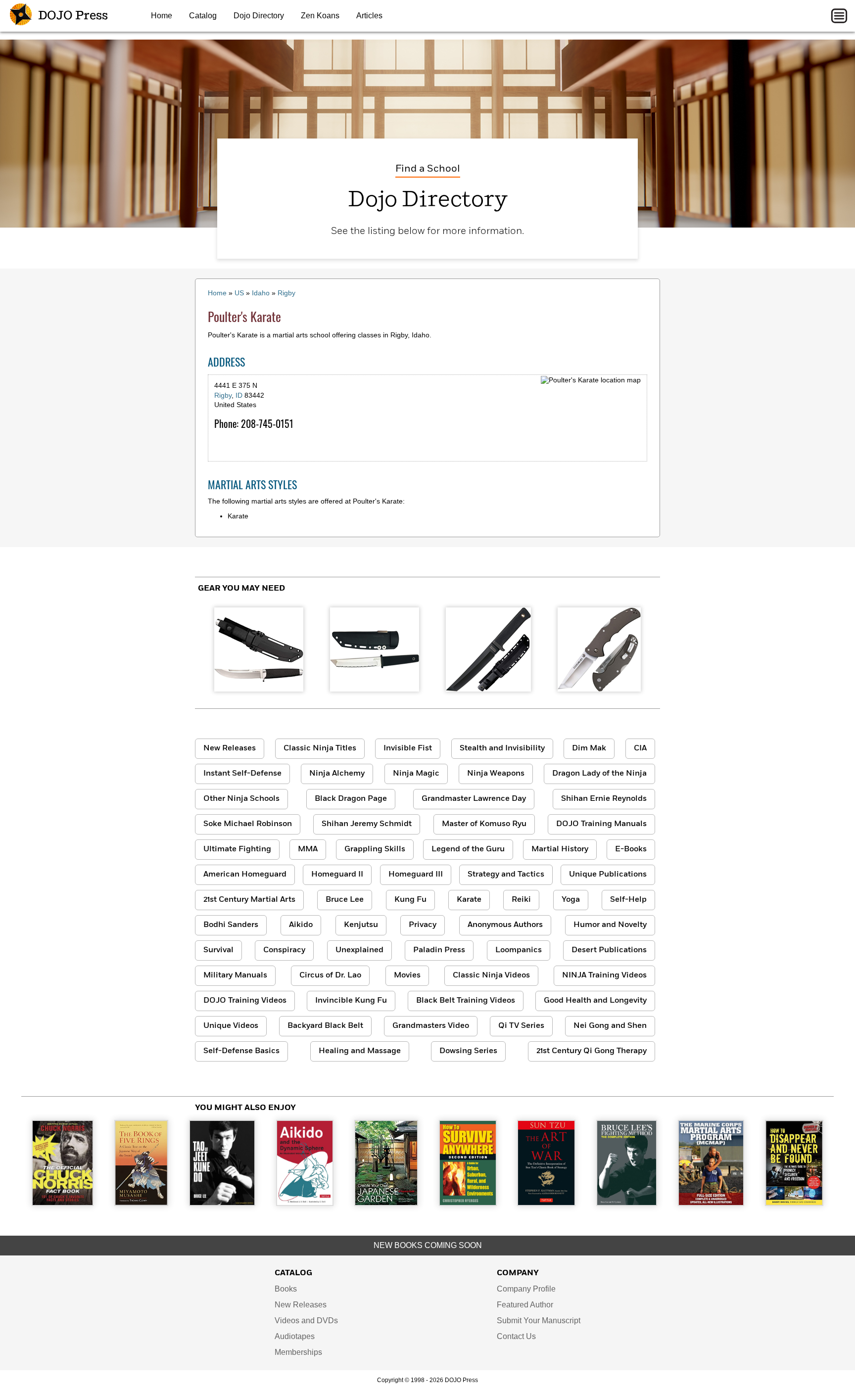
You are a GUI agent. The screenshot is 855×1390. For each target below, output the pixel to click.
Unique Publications (608, 875)
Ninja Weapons (495, 774)
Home (161, 15)
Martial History (559, 849)
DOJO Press (72, 16)
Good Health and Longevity (595, 1001)
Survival (218, 950)
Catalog (203, 15)
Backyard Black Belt (325, 1026)
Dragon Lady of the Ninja (599, 774)
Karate (469, 900)
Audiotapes (295, 1336)
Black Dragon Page (351, 799)
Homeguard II (337, 875)
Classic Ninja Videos (491, 975)
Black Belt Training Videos (465, 1001)
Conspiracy (284, 950)
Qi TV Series (521, 1026)
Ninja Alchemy (337, 774)
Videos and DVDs (306, 1320)
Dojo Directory (259, 15)
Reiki (521, 900)
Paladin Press (439, 950)
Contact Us (516, 1336)
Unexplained (359, 950)
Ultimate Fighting (237, 849)
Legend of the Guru (468, 849)
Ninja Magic (416, 774)
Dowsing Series (468, 1051)
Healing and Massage (360, 1051)
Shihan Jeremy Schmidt (367, 824)
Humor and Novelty (610, 925)
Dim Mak (589, 748)
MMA (308, 849)
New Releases (229, 748)
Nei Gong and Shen (610, 1026)
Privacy (422, 925)
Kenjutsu (361, 925)
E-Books (631, 849)
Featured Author (525, 1304)
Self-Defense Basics (241, 1051)
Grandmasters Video (430, 1026)
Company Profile (526, 1289)
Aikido (301, 925)
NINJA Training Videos (604, 975)
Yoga (571, 900)
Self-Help (628, 900)
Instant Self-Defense (242, 774)
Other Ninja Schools (241, 799)
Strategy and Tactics (506, 875)
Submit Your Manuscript (538, 1320)
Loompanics (518, 950)
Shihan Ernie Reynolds (604, 799)
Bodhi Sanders (230, 925)
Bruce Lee (345, 900)
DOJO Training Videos (244, 1001)
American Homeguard (244, 875)
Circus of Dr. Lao (330, 975)
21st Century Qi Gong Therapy (591, 1051)
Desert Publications (609, 950)
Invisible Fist (407, 748)
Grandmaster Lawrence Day (474, 799)
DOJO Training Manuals (601, 824)
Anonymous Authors (505, 925)
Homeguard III (415, 875)
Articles (369, 15)
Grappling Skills (374, 849)
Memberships (298, 1352)
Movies (407, 975)
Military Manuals (235, 975)
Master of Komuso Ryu (484, 824)
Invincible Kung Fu (351, 1001)
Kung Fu (410, 900)
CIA (640, 748)
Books (286, 1289)
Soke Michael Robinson (247, 824)
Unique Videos (230, 1026)
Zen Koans (320, 15)
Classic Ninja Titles (320, 748)
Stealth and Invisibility (502, 748)
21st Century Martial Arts (249, 900)
